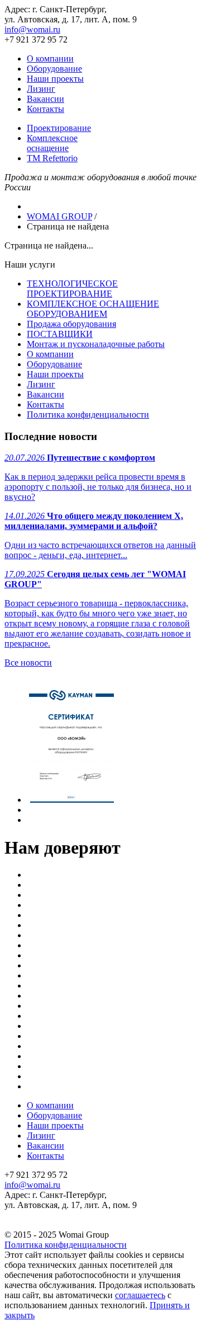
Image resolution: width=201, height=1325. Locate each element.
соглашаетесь (140, 1295)
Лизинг (41, 88)
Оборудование (54, 68)
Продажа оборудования (71, 324)
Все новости (28, 662)
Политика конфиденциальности (88, 414)
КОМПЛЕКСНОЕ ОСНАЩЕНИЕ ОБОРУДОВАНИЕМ (93, 309)
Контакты (45, 109)
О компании (50, 58)
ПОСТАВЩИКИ (60, 334)
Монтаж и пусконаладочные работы (96, 344)
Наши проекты (55, 78)
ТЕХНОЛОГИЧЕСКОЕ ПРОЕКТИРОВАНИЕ (72, 288)
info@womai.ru (32, 29)
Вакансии (45, 99)
